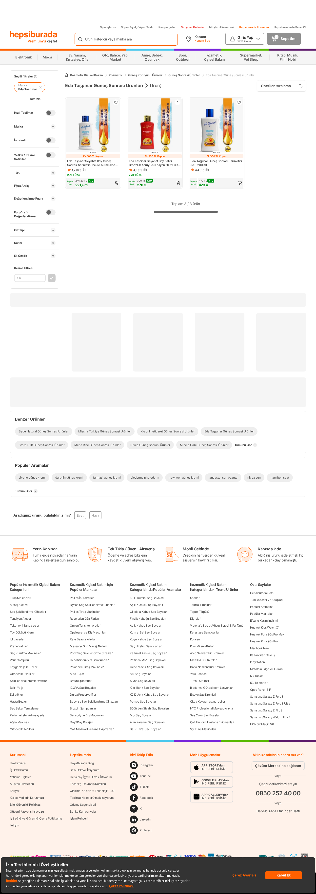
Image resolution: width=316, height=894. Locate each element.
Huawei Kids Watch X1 (264, 627)
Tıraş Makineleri (20, 598)
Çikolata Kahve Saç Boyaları (148, 612)
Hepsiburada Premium (254, 27)
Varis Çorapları (19, 660)
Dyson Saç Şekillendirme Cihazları (92, 605)
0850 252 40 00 (278, 793)
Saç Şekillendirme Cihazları (28, 612)
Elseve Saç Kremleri (203, 694)
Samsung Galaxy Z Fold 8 (266, 696)
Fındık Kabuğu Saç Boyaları (148, 618)
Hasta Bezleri (18, 701)
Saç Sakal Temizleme (24, 708)
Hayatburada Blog (82, 763)
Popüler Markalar (261, 613)
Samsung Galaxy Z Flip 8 (266, 710)
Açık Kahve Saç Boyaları (146, 625)
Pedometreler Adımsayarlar (27, 715)
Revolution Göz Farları (84, 618)
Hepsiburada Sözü (262, 593)
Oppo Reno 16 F (260, 689)
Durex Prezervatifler (83, 694)
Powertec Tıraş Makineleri (87, 667)
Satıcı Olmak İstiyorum (84, 770)
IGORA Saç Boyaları (83, 687)
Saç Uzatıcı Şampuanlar (145, 646)
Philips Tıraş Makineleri (85, 612)
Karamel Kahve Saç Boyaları (148, 653)
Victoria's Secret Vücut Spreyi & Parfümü (216, 625)
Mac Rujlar (77, 674)
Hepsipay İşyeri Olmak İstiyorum (91, 777)
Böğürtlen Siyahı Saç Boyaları (149, 708)
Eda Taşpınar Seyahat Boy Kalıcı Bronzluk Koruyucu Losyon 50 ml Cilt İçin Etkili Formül (153, 163)
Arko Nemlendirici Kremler (207, 653)
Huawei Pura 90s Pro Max (267, 634)
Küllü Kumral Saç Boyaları (147, 598)
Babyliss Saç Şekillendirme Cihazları (94, 701)
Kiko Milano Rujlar (202, 646)
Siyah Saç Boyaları (142, 681)
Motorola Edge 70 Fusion (266, 669)
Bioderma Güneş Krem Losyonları (212, 687)
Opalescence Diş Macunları (88, 632)
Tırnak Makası (199, 681)
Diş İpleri (195, 618)
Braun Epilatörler (80, 681)
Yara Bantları (198, 674)
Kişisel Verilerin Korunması (27, 798)
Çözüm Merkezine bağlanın (278, 766)
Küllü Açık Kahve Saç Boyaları (149, 694)
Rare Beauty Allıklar (83, 639)
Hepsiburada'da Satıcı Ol (290, 27)
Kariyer (14, 791)
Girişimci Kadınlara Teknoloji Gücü (92, 791)
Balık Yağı (16, 687)
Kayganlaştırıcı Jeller (23, 667)
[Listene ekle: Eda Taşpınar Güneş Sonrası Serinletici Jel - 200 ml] (239, 102)
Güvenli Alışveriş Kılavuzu (27, 811)
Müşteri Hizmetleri (221, 27)
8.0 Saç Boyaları (140, 674)
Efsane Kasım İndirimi (264, 620)
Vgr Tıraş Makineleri (203, 729)
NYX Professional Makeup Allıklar (212, 708)
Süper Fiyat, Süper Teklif (137, 27)
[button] (93, 183)
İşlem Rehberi (78, 818)
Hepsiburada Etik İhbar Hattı (278, 811)
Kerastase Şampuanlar (205, 632)
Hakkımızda (18, 763)
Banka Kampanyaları (83, 811)
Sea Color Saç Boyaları (205, 715)
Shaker (194, 598)
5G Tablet (256, 676)
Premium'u (37, 41)
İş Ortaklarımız (19, 770)
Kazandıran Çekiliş (262, 655)
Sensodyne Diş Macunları (86, 715)
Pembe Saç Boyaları (143, 701)
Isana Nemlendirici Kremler (207, 667)
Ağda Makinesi (19, 722)
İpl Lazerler (17, 639)
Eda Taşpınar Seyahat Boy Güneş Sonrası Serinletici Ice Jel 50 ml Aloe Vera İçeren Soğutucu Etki (91, 163)
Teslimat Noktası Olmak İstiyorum (91, 798)
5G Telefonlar (259, 683)
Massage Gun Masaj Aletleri (88, 646)
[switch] (51, 113)
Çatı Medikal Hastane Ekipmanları (92, 729)
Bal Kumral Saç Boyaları (145, 729)
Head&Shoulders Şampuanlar (89, 660)
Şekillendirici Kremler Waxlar (28, 681)
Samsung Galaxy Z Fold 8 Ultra (270, 703)
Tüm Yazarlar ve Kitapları (266, 600)
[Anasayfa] (65, 75)
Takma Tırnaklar (201, 605)
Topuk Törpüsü (200, 612)
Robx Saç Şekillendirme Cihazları (91, 653)
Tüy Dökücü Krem (22, 632)
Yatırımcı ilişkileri (20, 777)
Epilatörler (16, 694)
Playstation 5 (258, 662)
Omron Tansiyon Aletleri (85, 625)
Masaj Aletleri (19, 605)
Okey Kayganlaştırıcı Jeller (207, 701)
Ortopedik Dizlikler (22, 674)
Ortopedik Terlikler (22, 729)
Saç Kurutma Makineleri (25, 653)
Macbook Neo (259, 648)
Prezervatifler (19, 646)
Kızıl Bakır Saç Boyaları (145, 687)
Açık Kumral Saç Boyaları (146, 605)
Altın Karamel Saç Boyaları (147, 722)
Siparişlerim (108, 27)
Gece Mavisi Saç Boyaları (147, 667)
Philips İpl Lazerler (82, 598)
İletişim (14, 825)
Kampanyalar (167, 27)
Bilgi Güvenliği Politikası (25, 804)
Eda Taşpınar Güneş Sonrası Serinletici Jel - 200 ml (216, 163)
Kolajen (195, 639)
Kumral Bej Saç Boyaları (145, 632)
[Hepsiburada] (33, 35)
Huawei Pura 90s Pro (264, 641)
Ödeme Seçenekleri (83, 804)
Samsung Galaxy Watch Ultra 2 (270, 717)
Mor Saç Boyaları (141, 715)
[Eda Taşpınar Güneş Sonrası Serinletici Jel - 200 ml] (216, 125)
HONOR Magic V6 (262, 724)
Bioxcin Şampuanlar (83, 708)
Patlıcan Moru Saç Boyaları (147, 660)
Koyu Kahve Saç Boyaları (146, 639)
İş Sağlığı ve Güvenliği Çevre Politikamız (36, 818)
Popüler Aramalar (261, 607)
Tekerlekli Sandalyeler (24, 625)
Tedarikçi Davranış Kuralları (88, 784)
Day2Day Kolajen (81, 722)
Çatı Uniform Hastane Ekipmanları (212, 722)
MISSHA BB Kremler (203, 660)
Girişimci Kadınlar (192, 27)
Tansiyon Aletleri (21, 618)
